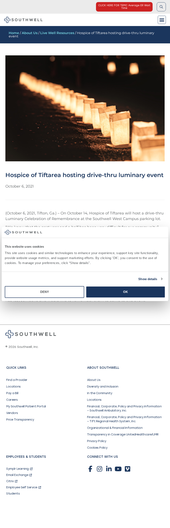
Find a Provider (16, 380)
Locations (13, 386)
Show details (147, 279)
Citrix (10, 481)
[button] (162, 20)
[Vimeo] (127, 469)
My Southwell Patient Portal (26, 406)
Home (14, 33)
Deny (44, 292)
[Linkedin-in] (109, 469)
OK (125, 292)
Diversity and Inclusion (102, 386)
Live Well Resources (57, 33)
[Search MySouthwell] (161, 6)
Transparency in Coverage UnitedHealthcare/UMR (123, 434)
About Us (30, 33)
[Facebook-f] (90, 469)
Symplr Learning (17, 469)
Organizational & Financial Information (114, 428)
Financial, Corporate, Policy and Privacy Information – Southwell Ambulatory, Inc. (124, 408)
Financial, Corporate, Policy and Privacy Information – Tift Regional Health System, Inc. (124, 419)
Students (13, 493)
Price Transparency (20, 419)
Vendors (12, 413)
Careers (12, 400)
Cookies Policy (97, 448)
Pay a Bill (12, 393)
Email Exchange (17, 475)
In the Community (99, 393)
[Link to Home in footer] (30, 334)
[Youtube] (118, 469)
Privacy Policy (96, 441)
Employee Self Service (21, 487)
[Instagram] (99, 469)
